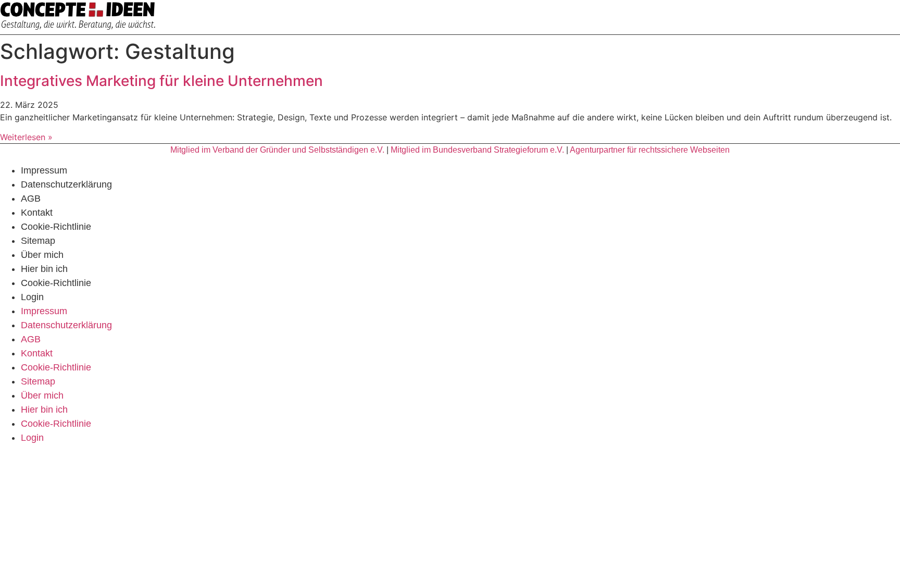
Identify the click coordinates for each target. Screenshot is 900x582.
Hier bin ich (44, 269)
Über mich (42, 255)
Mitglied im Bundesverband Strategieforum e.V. (477, 149)
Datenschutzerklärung (66, 184)
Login (32, 297)
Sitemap (38, 241)
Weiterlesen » (26, 137)
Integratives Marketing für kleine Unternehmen (161, 81)
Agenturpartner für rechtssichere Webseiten (650, 149)
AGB (31, 198)
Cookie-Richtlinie (56, 226)
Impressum (44, 170)
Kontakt (37, 212)
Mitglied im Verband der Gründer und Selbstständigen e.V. (277, 149)
